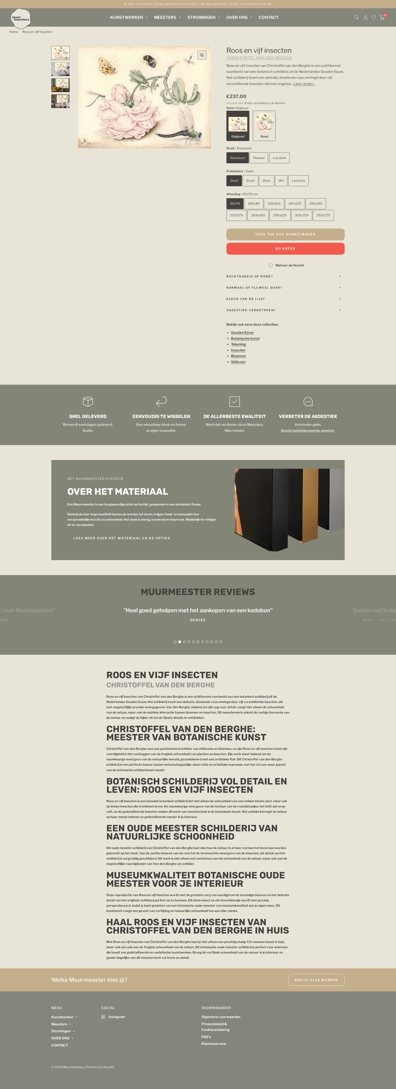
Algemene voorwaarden (220, 1017)
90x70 (235, 203)
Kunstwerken (126, 17)
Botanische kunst (245, 338)
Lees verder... (304, 84)
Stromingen (201, 17)
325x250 (302, 215)
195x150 (315, 203)
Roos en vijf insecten (37, 32)
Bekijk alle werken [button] (316, 980)
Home (13, 32)
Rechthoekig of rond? (249, 276)
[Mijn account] (365, 17)
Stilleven (238, 362)
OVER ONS (237, 17)
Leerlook (298, 180)
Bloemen (238, 356)
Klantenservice (213, 1044)
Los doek (279, 158)
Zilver (267, 180)
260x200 (258, 215)
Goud (250, 180)
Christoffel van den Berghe (259, 58)
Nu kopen (285, 248)
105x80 (254, 203)
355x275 (323, 215)
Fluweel (259, 158)
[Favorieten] (373, 17)
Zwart (234, 180)
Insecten (238, 350)
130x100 (274, 203)
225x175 (236, 215)
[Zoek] (356, 17)
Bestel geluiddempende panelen (307, 431)
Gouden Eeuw (242, 332)
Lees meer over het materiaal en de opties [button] (122, 538)
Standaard (237, 158)
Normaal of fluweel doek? (254, 287)
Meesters (165, 17)
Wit (281, 180)
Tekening (238, 344)
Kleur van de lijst (245, 299)
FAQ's (206, 1037)
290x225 (280, 215)
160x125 (295, 203)
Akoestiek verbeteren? (251, 310)
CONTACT (269, 17)
